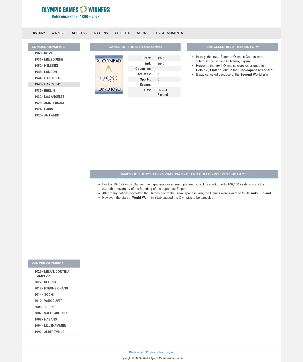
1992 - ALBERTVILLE (49, 332)
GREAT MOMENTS (169, 33)
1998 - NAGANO (45, 319)
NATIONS (101, 33)
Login (169, 352)
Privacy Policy (154, 352)
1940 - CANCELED (47, 84)
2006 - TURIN (44, 307)
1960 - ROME (43, 53)
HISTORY (38, 33)
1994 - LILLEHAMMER (50, 325)
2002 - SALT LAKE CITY (51, 313)
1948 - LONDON (45, 72)
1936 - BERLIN (44, 90)
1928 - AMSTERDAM (49, 103)
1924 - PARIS (43, 109)
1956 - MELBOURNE (48, 59)
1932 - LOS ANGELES (49, 96)
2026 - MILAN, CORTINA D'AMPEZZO (51, 274)
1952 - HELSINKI (46, 65)
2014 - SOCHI (44, 294)
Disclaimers (136, 352)
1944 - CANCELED (47, 78)
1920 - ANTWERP (46, 115)
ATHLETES (122, 33)
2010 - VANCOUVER (48, 301)
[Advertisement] (205, 14)
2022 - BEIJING (45, 282)
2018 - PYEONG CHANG (51, 288)
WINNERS (58, 33)
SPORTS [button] (78, 33)
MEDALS (143, 33)
